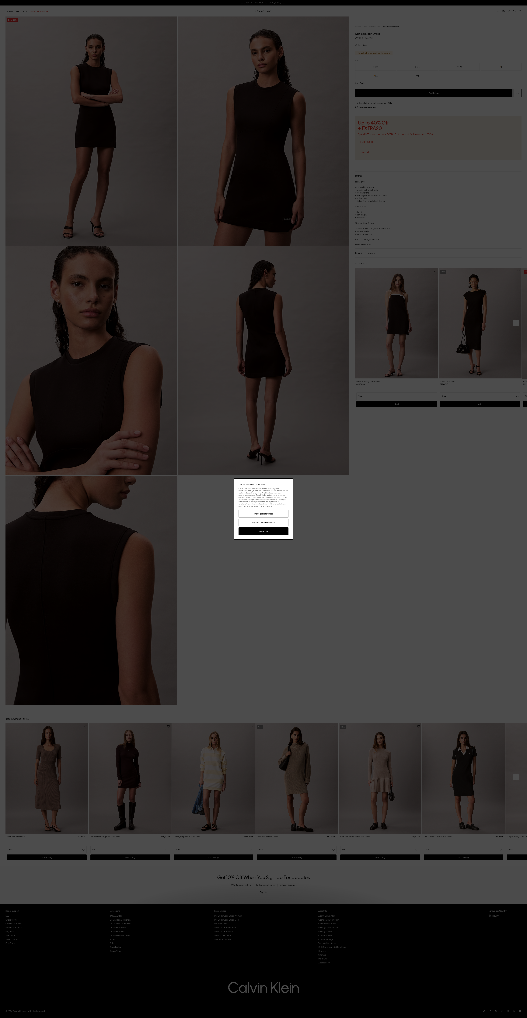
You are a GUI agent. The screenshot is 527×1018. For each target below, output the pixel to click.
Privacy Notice (265, 506)
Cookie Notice (248, 506)
